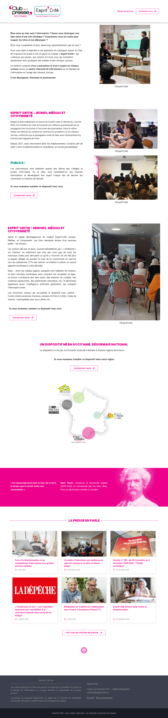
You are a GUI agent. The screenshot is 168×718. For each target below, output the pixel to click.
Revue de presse (125, 11)
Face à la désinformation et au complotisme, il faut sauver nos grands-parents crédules (34, 563)
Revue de (101, 698)
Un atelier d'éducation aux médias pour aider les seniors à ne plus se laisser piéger (83, 563)
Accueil (90, 698)
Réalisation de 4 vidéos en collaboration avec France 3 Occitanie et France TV (84, 608)
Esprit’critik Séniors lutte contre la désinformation (130, 608)
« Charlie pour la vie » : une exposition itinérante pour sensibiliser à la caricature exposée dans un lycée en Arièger (34, 611)
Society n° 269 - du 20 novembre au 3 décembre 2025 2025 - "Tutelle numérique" (131, 563)
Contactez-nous (146, 11)
